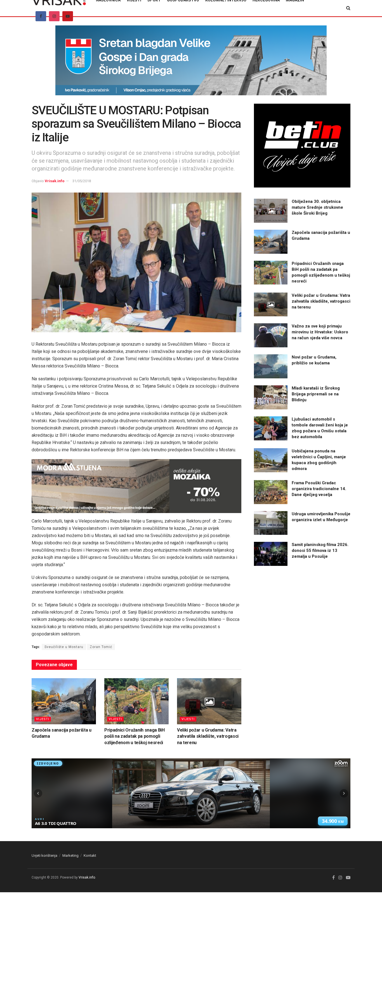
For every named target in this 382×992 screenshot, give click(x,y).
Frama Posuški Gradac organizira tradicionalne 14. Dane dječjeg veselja (319, 488)
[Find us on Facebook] (41, 16)
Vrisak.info (54, 181)
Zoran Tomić (101, 647)
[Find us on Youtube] (67, 16)
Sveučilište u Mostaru (63, 647)
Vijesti (42, 719)
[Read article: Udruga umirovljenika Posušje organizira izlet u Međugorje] (270, 523)
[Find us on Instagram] (54, 16)
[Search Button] (348, 8)
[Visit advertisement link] (191, 64)
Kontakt (90, 855)
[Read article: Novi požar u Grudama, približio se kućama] (270, 366)
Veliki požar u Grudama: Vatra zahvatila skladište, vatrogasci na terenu (208, 736)
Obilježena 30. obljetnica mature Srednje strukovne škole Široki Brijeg (317, 207)
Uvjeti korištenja (44, 855)
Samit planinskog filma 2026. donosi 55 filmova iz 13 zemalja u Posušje (320, 550)
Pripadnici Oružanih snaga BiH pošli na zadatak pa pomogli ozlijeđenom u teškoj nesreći (134, 736)
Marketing (70, 855)
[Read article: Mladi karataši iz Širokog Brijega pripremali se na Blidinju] (270, 397)
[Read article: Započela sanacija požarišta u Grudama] (64, 701)
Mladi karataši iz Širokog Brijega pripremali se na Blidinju (316, 394)
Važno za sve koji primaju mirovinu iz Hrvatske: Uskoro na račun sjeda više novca (320, 332)
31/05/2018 (81, 181)
